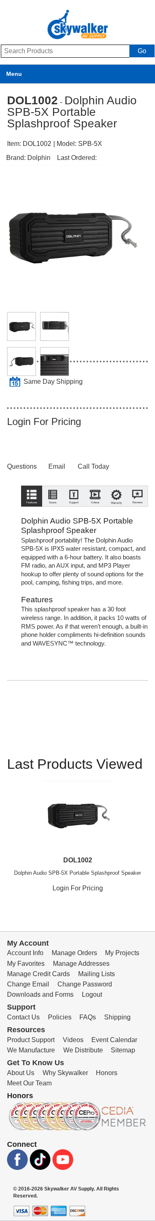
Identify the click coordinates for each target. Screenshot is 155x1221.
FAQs (87, 1017)
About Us (20, 1072)
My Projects (122, 952)
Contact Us (23, 1017)
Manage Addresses (81, 963)
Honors (106, 1072)
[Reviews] (137, 515)
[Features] (31, 515)
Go (142, 50)
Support (21, 1007)
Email (56, 466)
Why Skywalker (65, 1072)
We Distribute (83, 1050)
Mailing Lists (96, 973)
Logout (92, 994)
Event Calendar (114, 1039)
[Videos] (94, 515)
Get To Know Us (35, 1063)
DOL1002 (77, 860)
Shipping (117, 1017)
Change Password (84, 984)
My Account (28, 943)
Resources (26, 1030)
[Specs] (52, 515)
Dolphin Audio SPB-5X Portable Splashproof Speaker (77, 873)
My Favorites (26, 963)
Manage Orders (74, 952)
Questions (22, 466)
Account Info (25, 952)
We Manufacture (31, 1050)
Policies (60, 1017)
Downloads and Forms (40, 994)
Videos (73, 1039)
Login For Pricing (44, 421)
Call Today (93, 466)
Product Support (31, 1039)
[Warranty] (116, 515)
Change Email (28, 984)
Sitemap (123, 1050)
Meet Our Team (29, 1083)
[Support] (73, 515)
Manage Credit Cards (38, 973)
